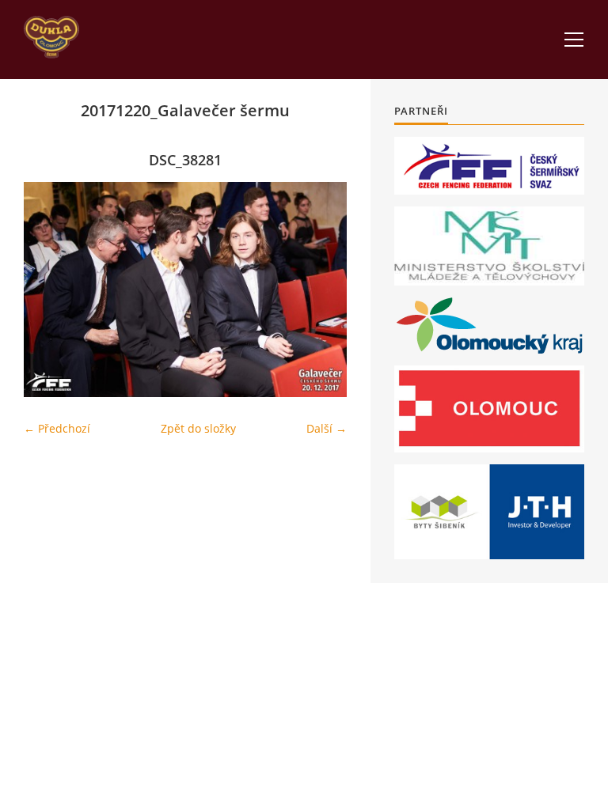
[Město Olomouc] (489, 408)
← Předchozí (57, 428)
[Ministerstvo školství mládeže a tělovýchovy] (489, 246)
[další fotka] (321, 289)
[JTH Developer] (489, 511)
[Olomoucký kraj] (490, 325)
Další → (326, 428)
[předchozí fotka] (49, 289)
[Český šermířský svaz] (489, 166)
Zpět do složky (198, 428)
